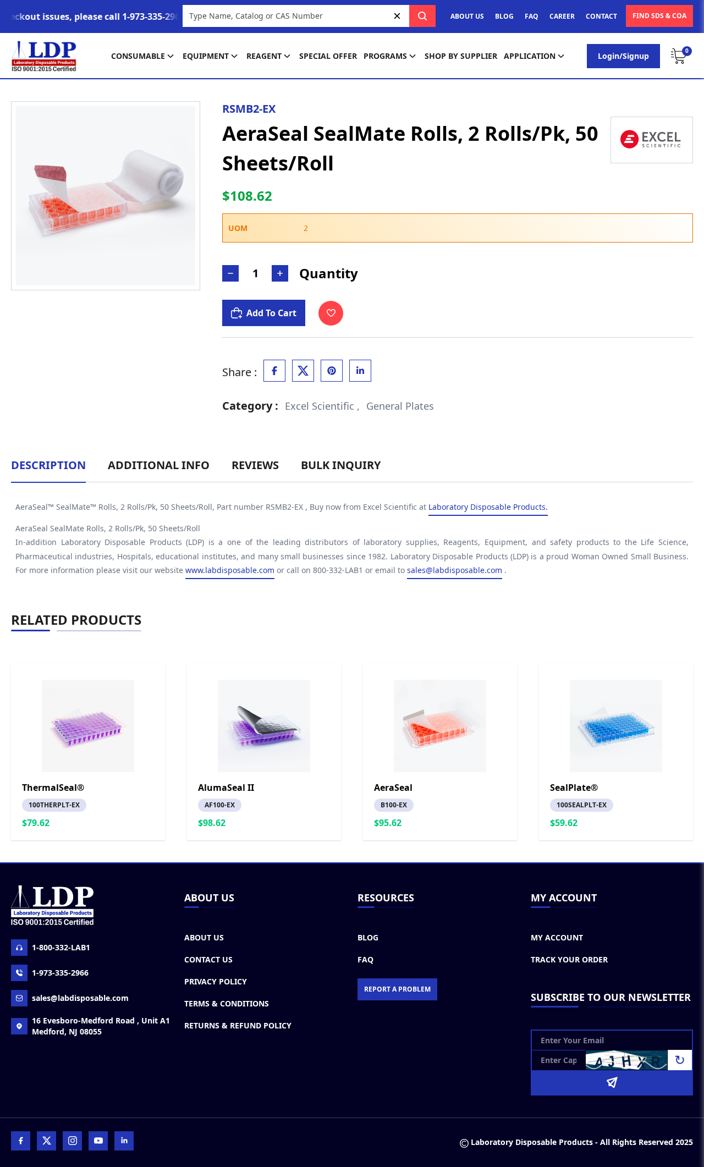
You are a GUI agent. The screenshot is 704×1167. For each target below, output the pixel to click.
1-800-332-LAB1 (61, 947)
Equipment (206, 56)
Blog (368, 937)
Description (48, 465)
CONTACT (601, 16)
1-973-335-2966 (60, 972)
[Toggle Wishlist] (330, 313)
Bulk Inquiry (341, 465)
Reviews (255, 465)
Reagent (264, 56)
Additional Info (159, 465)
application (530, 56)
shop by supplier (461, 56)
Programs (385, 56)
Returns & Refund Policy (238, 1025)
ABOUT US (467, 16)
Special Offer (328, 56)
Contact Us (208, 959)
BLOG (504, 16)
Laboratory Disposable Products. (488, 507)
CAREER (562, 16)
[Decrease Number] (230, 273)
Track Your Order (569, 959)
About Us (204, 937)
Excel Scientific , (322, 405)
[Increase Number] (280, 273)
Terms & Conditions (226, 1003)
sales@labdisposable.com (454, 570)
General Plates (400, 405)
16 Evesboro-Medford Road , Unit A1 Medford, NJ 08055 (101, 1026)
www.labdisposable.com (229, 570)
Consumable (138, 56)
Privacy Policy (215, 981)
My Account (557, 937)
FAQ (531, 16)
